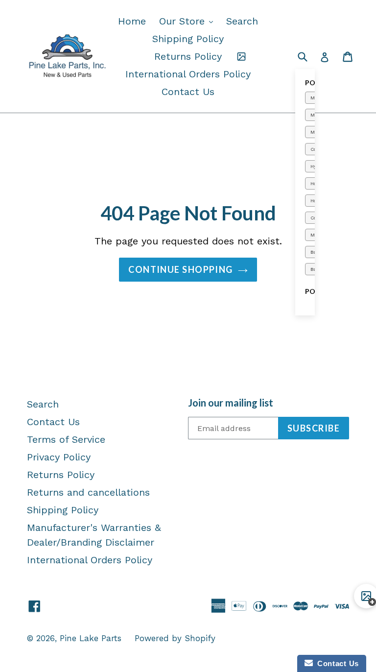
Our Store (188, 21)
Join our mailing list (230, 402)
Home (132, 21)
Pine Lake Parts (90, 638)
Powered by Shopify (175, 638)
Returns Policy (188, 56)
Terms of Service (66, 439)
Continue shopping (180, 269)
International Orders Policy (188, 74)
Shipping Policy (188, 39)
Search (242, 21)
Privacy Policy (59, 457)
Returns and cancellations (88, 492)
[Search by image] (241, 56)
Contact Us (188, 91)
